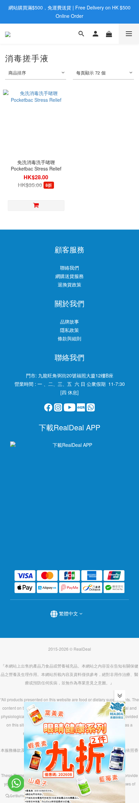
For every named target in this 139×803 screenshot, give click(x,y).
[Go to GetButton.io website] (16, 796)
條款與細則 (69, 338)
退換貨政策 (69, 284)
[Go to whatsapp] (16, 783)
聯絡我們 (69, 267)
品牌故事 (69, 321)
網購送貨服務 (69, 276)
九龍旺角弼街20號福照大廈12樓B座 (75, 375)
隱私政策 (69, 330)
